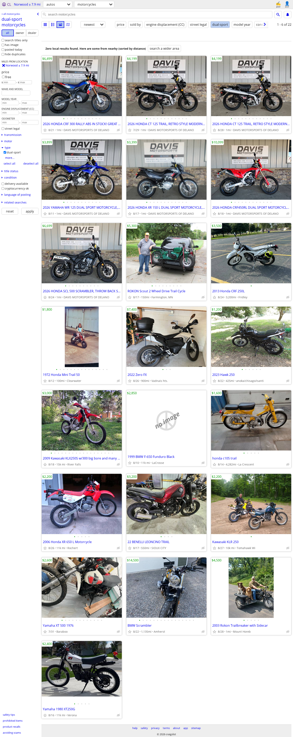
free (8, 77)
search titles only (16, 40)
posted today (13, 49)
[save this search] (287, 14)
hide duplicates (15, 54)
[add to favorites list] (45, 130)
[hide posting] (118, 130)
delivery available (16, 184)
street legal (12, 128)
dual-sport (14, 152)
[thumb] (53, 24)
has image (12, 45)
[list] (45, 24)
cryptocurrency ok (17, 188)
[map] (68, 24)
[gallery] (60, 24)
